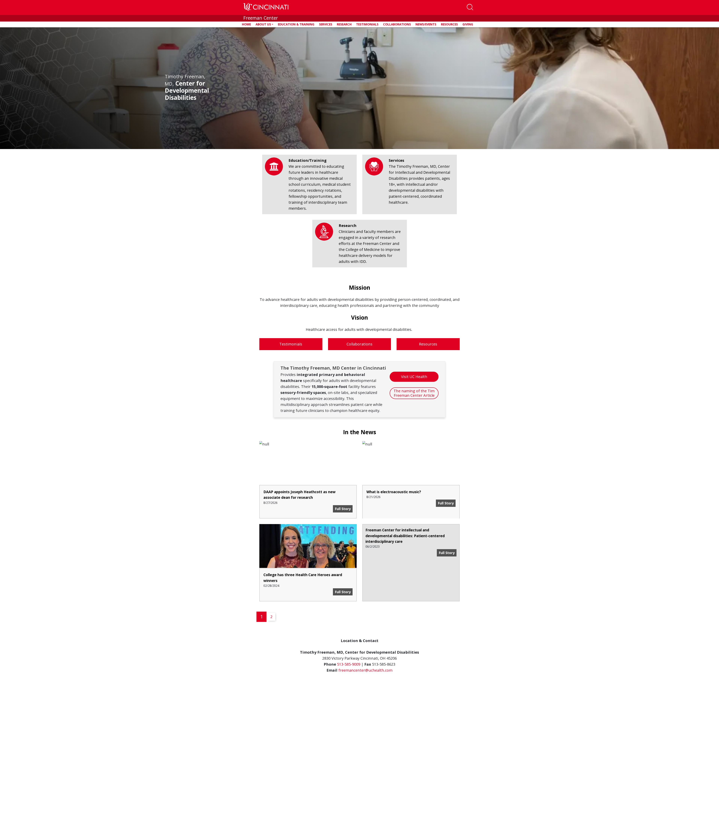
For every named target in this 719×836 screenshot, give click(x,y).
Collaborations (397, 24)
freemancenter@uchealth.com (365, 670)
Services (325, 24)
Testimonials (367, 24)
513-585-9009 (348, 664)
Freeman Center (260, 18)
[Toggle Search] (470, 7)
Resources (449, 24)
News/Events (425, 24)
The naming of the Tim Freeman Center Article (414, 393)
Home (246, 24)
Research (344, 24)
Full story (344, 591)
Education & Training (296, 24)
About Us (263, 24)
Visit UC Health (414, 376)
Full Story (344, 508)
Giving (467, 24)
